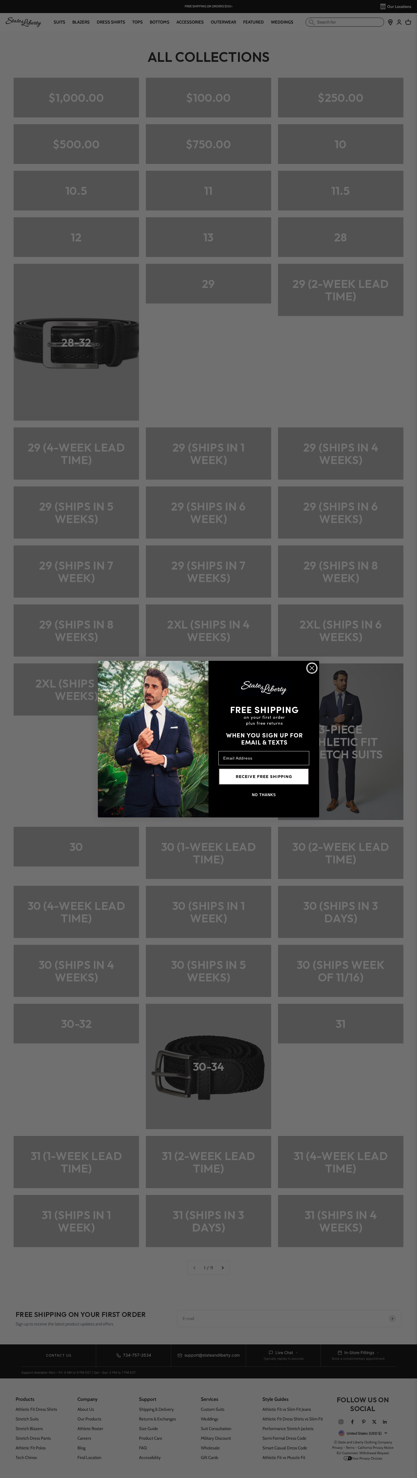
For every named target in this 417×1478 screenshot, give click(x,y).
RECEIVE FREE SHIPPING (264, 776)
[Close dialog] (312, 668)
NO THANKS (264, 795)
